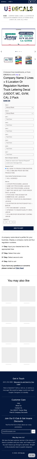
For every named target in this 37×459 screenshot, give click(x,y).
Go (33, 431)
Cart (33, 1)
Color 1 (7, 105)
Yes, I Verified (12, 178)
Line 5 (6, 140)
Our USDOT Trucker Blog (18, 410)
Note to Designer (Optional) (11, 157)
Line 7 (6, 152)
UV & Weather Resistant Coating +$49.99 (18, 215)
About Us (19, 405)
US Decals (21, 453)
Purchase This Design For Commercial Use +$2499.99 (16, 196)
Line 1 (6, 116)
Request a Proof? (9, 166)
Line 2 (6, 122)
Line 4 (6, 134)
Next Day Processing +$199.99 (18, 188)
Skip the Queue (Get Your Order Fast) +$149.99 (18, 191)
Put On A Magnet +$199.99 (16, 208)
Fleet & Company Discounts (19, 412)
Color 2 (7, 110)
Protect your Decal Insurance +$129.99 (18, 200)
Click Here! (20, 268)
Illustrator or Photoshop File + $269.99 (18, 204)
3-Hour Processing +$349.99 (17, 184)
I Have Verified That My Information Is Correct (15, 176)
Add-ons (7, 181)
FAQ (18, 403)
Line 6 (6, 146)
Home (5, 15)
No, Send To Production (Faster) (19, 168)
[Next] (35, 51)
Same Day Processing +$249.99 (18, 186)
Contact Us (18, 408)
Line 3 (6, 128)
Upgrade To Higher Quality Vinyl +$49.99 (18, 211)
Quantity (6, 219)
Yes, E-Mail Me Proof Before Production (16, 172)
